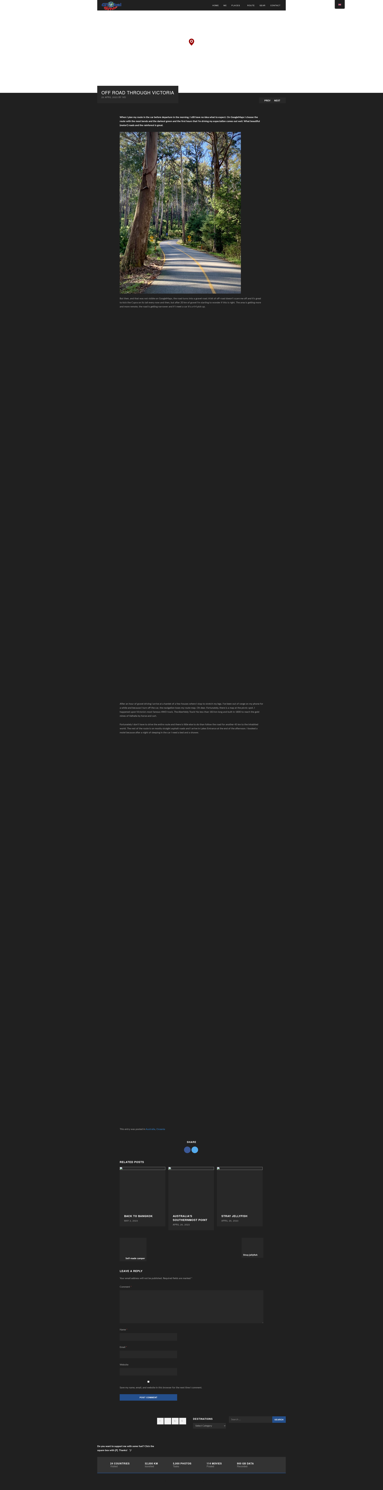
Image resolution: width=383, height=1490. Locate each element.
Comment (126, 1287)
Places (235, 5)
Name (123, 1329)
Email (123, 1347)
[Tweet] (195, 1150)
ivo (124, 97)
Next (277, 100)
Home (215, 5)
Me (225, 5)
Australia (150, 1129)
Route (251, 5)
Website (124, 1364)
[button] (191, 42)
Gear (263, 5)
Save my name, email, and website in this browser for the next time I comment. (161, 1387)
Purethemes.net (187, 1481)
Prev (267, 100)
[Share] (187, 1150)
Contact (275, 5)
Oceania (160, 1129)
